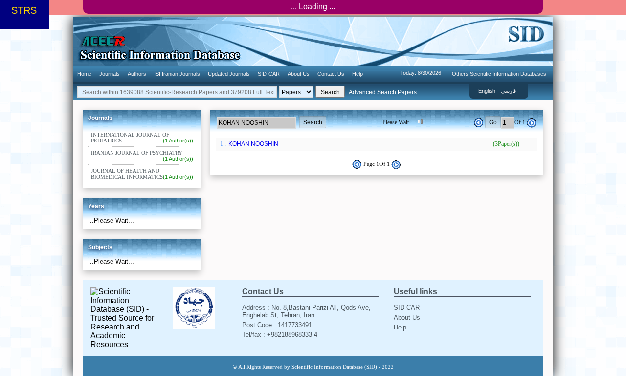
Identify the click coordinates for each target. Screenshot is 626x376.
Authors (137, 74)
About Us (299, 74)
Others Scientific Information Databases (499, 74)
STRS (24, 10)
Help (357, 74)
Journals (109, 74)
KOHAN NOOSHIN (373, 144)
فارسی (508, 91)
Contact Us (330, 74)
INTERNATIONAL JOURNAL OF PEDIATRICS (142, 137)
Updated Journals (229, 74)
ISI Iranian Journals (177, 74)
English (486, 91)
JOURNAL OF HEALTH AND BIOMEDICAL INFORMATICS (142, 174)
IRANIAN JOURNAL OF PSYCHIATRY (142, 156)
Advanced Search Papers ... (386, 92)
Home (84, 74)
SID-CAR (269, 74)
